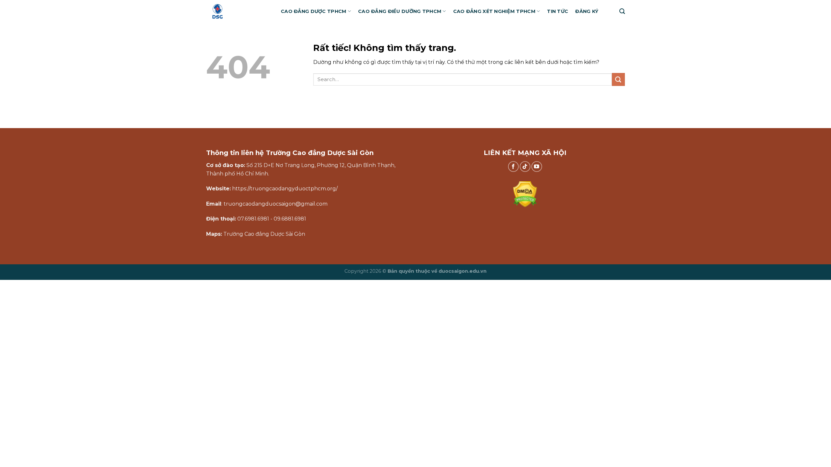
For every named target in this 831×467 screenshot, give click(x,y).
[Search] (622, 11)
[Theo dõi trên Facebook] (513, 166)
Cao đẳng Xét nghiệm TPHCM (494, 11)
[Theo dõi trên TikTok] (525, 166)
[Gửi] (618, 79)
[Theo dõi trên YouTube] (536, 166)
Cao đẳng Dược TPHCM (313, 11)
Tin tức (557, 11)
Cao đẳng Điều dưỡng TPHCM (399, 11)
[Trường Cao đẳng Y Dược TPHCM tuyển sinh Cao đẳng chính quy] (238, 11)
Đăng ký (586, 11)
